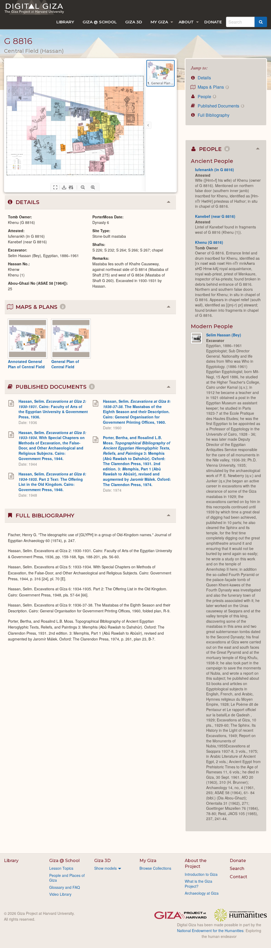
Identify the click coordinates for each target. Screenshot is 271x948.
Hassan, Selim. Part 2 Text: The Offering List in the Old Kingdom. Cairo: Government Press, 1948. (52, 481)
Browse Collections (155, 868)
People (206, 96)
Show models (105, 868)
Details (204, 78)
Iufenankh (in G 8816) (214, 169)
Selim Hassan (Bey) (223, 334)
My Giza (159, 21)
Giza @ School (100, 21)
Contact (238, 876)
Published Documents (220, 106)
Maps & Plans (212, 87)
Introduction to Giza (201, 874)
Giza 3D (133, 21)
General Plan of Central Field (65, 364)
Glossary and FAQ (64, 887)
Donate (213, 21)
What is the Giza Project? (198, 883)
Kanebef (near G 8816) (215, 216)
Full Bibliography (213, 115)
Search (237, 868)
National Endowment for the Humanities (210, 930)
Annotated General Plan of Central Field (26, 364)
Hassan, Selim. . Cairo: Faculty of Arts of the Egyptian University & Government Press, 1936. (53, 409)
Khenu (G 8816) (209, 242)
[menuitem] (65, 22)
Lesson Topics (61, 868)
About (186, 21)
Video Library (60, 894)
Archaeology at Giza (202, 893)
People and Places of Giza (67, 878)
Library (65, 21)
